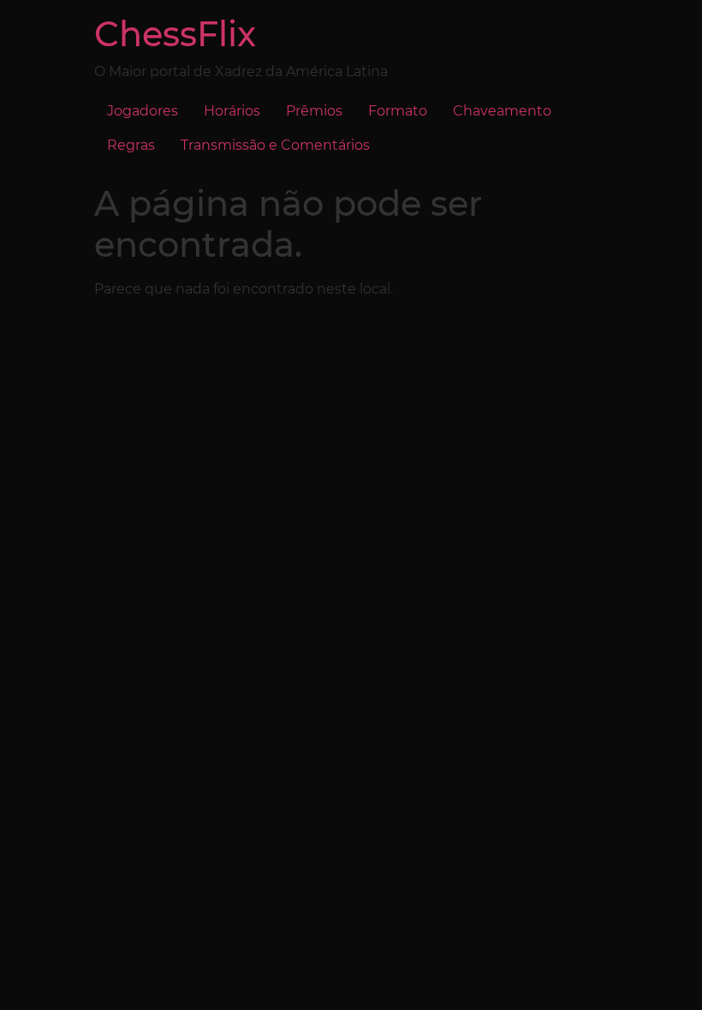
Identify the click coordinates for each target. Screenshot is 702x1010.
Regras (131, 145)
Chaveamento (502, 111)
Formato (397, 111)
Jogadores (142, 111)
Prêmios (314, 111)
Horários (232, 111)
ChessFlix (175, 34)
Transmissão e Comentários (275, 145)
